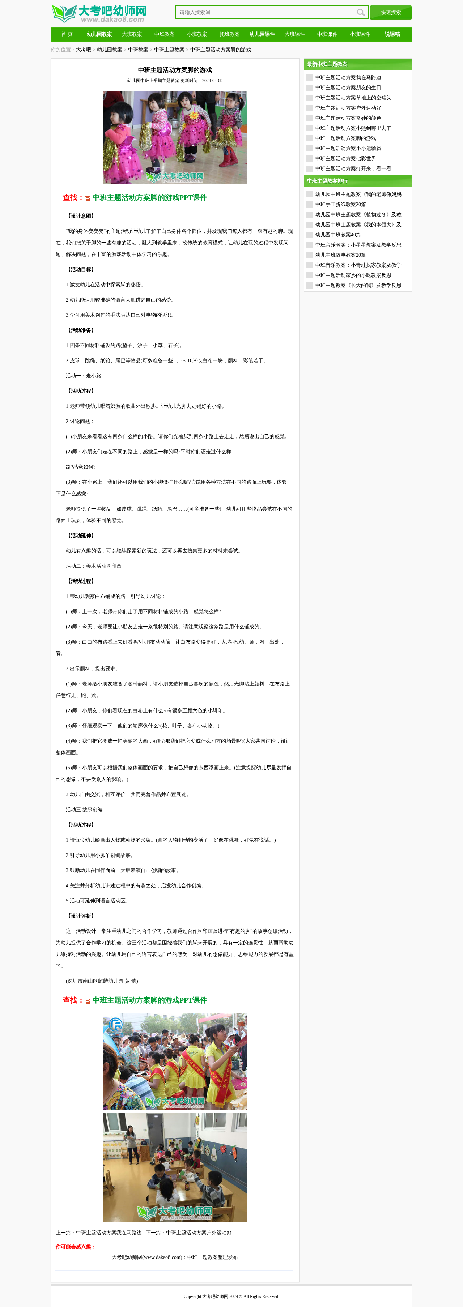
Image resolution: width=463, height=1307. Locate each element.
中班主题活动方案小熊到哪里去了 (353, 128)
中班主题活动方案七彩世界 (345, 158)
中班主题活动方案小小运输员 (348, 148)
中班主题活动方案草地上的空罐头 (353, 98)
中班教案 (164, 34)
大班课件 (295, 34)
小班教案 (197, 34)
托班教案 (230, 34)
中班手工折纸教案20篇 (340, 204)
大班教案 (132, 34)
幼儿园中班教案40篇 (338, 235)
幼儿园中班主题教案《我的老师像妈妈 (358, 194)
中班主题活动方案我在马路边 (109, 1232)
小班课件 (360, 34)
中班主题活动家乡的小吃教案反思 (353, 275)
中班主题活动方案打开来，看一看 (353, 168)
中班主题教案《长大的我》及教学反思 (358, 285)
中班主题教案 (169, 49)
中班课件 (327, 34)
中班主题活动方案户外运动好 (199, 1232)
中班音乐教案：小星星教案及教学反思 (358, 245)
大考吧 (83, 49)
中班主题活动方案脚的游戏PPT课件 (150, 197)
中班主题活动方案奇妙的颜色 (348, 118)
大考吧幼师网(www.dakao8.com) (147, 1257)
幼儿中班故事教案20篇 (340, 255)
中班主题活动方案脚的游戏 (220, 49)
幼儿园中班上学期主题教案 (153, 80)
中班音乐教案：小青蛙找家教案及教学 (358, 265)
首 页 (67, 34)
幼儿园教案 (109, 49)
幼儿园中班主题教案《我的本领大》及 (358, 224)
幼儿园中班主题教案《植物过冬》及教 (358, 214)
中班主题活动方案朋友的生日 (348, 87)
